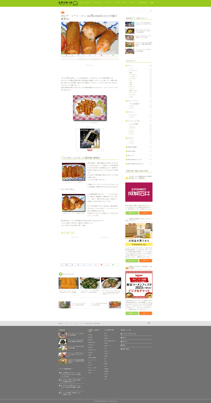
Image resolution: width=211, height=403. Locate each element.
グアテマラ (140, 128)
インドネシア (140, 70)
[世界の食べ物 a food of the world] (68, 5)
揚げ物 (64, 232)
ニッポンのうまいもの (129, 333)
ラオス (140, 96)
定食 (90, 362)
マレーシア (140, 93)
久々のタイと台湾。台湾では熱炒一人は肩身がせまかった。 (71, 380)
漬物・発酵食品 (92, 357)
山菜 (106, 353)
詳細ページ (132, 213)
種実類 (106, 371)
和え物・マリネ (92, 349)
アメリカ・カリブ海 (120, 2)
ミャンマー (140, 94)
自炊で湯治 (126, 349)
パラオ (140, 141)
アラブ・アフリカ (139, 101)
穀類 (106, 363)
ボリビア (140, 132)
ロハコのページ (132, 260)
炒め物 (90, 337)
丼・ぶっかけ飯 (92, 367)
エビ (74, 232)
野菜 (106, 343)
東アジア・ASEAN (84, 2)
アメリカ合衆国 (140, 124)
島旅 (124, 345)
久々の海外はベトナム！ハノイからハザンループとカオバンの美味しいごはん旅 (71, 374)
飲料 (90, 372)
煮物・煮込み (92, 342)
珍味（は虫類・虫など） (110, 340)
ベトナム (140, 88)
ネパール (140, 86)
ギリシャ (140, 117)
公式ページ (146, 213)
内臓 (106, 338)
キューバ (140, 126)
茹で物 (90, 347)
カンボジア (140, 74)
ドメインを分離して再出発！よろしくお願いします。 (71, 393)
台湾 (140, 82)
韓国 (140, 72)
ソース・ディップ (93, 360)
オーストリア (140, 115)
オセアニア (132, 2)
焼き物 (90, 334)
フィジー (140, 143)
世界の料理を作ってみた (139, 159)
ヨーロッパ (109, 2)
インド (140, 68)
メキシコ (140, 134)
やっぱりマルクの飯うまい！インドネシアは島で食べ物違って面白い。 (71, 387)
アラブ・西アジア (98, 2)
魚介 (69, 232)
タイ (63, 12)
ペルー (140, 130)
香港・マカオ (140, 90)
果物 (106, 373)
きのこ (106, 351)
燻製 (90, 355)
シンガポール (140, 76)
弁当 (90, 365)
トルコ (140, 108)
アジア (139, 65)
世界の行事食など (143, 2)
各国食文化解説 (139, 147)
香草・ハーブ (108, 345)
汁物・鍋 (91, 344)
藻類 (106, 356)
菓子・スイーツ (92, 370)
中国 (140, 84)
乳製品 (106, 368)
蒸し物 (90, 352)
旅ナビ (125, 337)
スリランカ (140, 78)
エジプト (140, 106)
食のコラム (139, 155)
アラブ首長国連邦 (140, 103)
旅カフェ (125, 341)
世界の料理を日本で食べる (139, 163)
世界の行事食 (139, 151)
